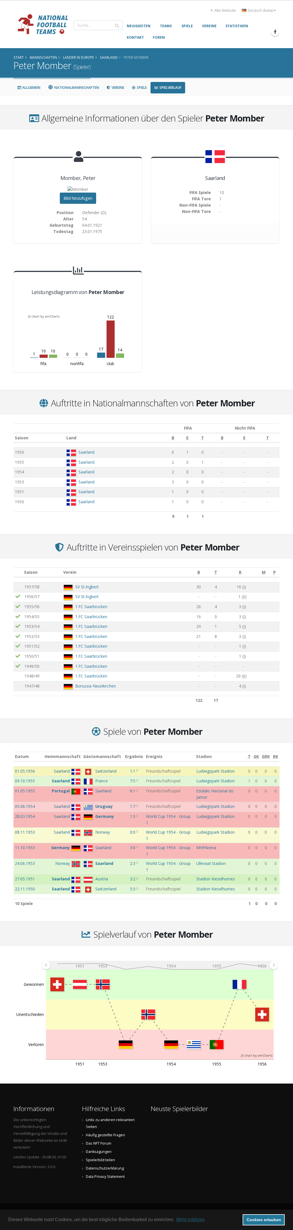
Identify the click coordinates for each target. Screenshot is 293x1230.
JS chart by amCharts (44, 316)
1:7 (133, 806)
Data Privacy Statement (105, 1176)
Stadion (204, 756)
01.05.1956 (25, 771)
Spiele (141, 87)
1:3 (133, 816)
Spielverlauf (170, 87)
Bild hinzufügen (78, 198)
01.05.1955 (25, 791)
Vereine (117, 87)
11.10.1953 (25, 847)
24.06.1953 (25, 863)
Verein (69, 572)
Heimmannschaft (63, 756)
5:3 (133, 889)
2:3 (133, 863)
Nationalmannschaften (76, 87)
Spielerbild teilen (100, 1159)
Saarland (86, 452)
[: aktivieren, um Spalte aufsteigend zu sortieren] (18, 572)
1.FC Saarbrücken (91, 606)
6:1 (133, 791)
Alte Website (224, 10)
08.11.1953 (25, 832)
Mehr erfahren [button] (190, 1219)
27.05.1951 (25, 879)
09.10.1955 (25, 781)
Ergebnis (134, 756)
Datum (22, 756)
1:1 (133, 771)
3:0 (133, 847)
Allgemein (30, 87)
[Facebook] (275, 32)
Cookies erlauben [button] (264, 1219)
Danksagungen (99, 1151)
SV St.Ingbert (87, 586)
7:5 (133, 781)
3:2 (133, 879)
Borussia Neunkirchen (95, 686)
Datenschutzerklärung (105, 1168)
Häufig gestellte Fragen (105, 1135)
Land (71, 437)
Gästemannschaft (102, 756)
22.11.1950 (25, 889)
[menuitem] (160, 965)
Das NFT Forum (98, 1143)
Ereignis (154, 756)
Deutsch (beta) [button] (260, 10)
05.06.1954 (25, 806)
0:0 (133, 832)
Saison (21, 437)
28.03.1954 (25, 816)
